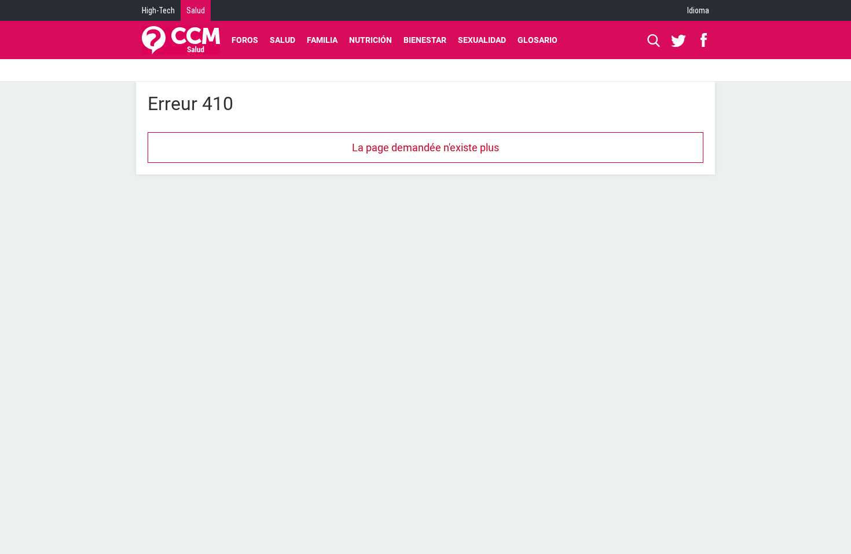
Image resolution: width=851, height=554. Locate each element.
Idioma (698, 10)
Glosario (537, 40)
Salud (195, 10)
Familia (322, 40)
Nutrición (370, 40)
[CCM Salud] (181, 40)
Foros (245, 40)
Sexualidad (482, 40)
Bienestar (425, 40)
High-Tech (158, 10)
